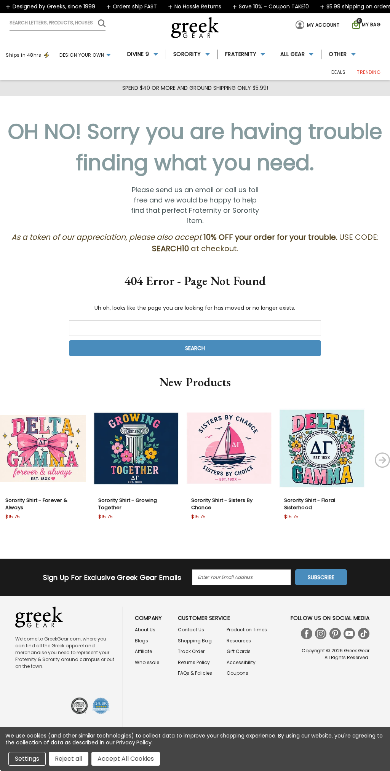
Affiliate (143, 651)
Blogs (141, 640)
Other (338, 54)
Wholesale (147, 662)
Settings (27, 758)
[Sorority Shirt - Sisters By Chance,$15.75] (229, 448)
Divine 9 (138, 54)
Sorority (187, 54)
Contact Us (191, 629)
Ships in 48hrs (23, 55)
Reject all (68, 758)
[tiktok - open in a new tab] (363, 633)
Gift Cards (239, 651)
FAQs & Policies (195, 673)
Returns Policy (194, 662)
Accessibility (241, 662)
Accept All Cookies (126, 758)
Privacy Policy (134, 742)
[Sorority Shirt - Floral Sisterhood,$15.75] (322, 448)
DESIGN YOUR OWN (81, 55)
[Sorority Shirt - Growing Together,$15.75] (136, 448)
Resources (239, 640)
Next (382, 460)
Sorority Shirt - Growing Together (127, 504)
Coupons (237, 673)
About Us (145, 629)
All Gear (292, 54)
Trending (368, 72)
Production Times (247, 629)
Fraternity (241, 54)
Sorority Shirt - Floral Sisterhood (310, 504)
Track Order (191, 651)
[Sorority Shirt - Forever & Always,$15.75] (43, 448)
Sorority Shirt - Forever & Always (36, 504)
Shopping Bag (195, 640)
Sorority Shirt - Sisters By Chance (222, 504)
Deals (338, 72)
